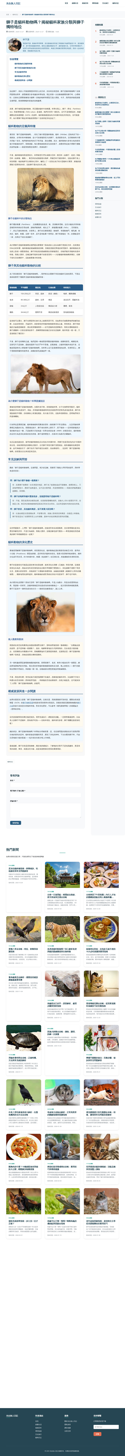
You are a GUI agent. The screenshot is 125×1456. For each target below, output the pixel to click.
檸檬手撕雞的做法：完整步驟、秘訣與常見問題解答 (101, 1059)
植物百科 (85, 3)
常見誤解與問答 (21, 72)
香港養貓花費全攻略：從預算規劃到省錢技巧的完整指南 (101, 1004)
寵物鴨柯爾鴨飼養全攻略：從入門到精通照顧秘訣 (107, 178)
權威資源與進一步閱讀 (23, 80)
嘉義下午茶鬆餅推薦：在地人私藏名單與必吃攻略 (23, 1333)
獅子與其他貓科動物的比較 (25, 68)
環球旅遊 (95, 3)
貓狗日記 (115, 3)
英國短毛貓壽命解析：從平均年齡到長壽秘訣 (62, 1333)
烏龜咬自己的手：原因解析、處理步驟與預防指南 (62, 1004)
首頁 (66, 3)
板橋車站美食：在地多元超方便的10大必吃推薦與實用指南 (101, 950)
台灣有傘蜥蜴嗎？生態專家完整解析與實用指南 (101, 1361)
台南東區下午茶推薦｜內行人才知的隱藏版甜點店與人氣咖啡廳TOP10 (101, 897)
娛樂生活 (75, 3)
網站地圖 (67, 1428)
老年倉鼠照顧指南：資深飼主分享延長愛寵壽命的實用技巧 (101, 1222)
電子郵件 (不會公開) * (17, 791)
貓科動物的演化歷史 (22, 76)
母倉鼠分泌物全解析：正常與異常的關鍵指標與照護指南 (62, 1113)
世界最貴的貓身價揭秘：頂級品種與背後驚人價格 (101, 1167)
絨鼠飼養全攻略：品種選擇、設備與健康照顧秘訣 (101, 1307)
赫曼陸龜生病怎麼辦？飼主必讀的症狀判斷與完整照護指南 (110, 42)
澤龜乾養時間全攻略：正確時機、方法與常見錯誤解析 (23, 1059)
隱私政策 (67, 1424)
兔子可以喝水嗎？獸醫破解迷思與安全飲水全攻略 (110, 62)
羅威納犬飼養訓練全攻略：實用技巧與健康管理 (23, 1361)
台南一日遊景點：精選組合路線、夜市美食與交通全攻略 (62, 895)
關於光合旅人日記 (70, 1421)
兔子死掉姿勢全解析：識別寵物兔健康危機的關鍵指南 (107, 169)
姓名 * (12, 780)
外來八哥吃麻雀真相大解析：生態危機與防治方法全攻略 (23, 1113)
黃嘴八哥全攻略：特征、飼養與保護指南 (23, 950)
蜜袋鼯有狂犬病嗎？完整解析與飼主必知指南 (101, 1252)
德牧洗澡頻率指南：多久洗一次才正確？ (23, 1222)
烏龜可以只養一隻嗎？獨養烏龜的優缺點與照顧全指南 (62, 1222)
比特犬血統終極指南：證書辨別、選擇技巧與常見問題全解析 (62, 1387)
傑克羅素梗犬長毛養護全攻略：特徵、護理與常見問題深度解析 (101, 1113)
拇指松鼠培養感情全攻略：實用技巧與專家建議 (62, 1167)
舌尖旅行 (105, 3)
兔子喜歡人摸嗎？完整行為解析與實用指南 (110, 52)
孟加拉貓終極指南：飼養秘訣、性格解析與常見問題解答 (23, 869)
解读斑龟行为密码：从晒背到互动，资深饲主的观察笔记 (110, 31)
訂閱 (97, 1434)
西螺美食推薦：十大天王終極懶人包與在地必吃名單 (23, 1278)
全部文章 (67, 1431)
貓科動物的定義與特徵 (23, 63)
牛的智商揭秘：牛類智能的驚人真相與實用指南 (110, 83)
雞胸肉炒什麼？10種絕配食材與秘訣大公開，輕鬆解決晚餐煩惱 (23, 1167)
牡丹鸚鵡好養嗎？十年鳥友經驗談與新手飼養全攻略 (107, 160)
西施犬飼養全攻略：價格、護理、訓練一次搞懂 (62, 1033)
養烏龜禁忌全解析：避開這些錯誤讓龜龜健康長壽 (23, 978)
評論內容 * (14, 801)
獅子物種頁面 (28, 702)
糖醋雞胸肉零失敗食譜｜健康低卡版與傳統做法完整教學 (62, 1278)
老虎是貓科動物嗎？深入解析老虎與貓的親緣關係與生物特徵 (62, 950)
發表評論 (15, 823)
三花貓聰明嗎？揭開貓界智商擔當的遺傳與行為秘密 (110, 73)
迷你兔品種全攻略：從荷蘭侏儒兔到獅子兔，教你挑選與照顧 (107, 188)
